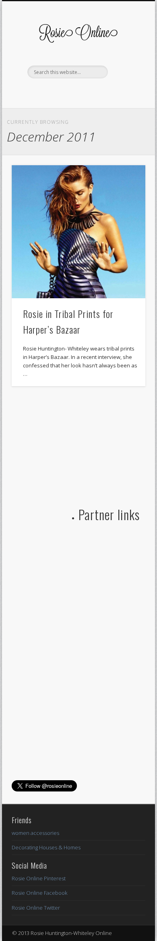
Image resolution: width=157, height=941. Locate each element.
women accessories (35, 832)
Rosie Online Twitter (36, 907)
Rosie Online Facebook (39, 892)
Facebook (60, 92)
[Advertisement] (72, 446)
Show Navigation (126, 72)
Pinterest (93, 92)
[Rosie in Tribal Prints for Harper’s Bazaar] (78, 232)
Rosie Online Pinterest (39, 878)
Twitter (77, 92)
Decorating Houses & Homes (46, 847)
